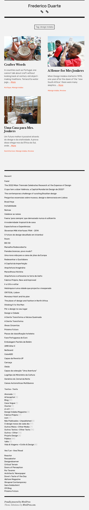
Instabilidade (10, 206)
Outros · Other (11, 433)
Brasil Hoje (9, 202)
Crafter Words (15, 64)
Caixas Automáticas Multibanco (19, 383)
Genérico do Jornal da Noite (17, 379)
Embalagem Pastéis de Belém (18, 342)
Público (7, 438)
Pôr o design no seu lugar (15, 309)
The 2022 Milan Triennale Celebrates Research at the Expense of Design (37, 185)
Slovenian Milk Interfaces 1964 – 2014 (21, 230)
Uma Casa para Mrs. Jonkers (19, 129)
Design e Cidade (11, 313)
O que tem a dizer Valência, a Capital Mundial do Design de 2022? (34, 189)
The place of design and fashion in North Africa (26, 301)
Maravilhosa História (13, 272)
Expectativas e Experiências (17, 226)
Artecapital (9, 397)
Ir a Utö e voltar (11, 284)
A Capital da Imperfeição (15, 263)
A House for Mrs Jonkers (66, 70)
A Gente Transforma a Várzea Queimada (23, 317)
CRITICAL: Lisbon (12, 292)
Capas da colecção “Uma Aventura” (20, 371)
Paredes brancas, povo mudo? (18, 251)
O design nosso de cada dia (16, 424)
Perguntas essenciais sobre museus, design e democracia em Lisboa (35, 197)
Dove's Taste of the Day (15, 476)
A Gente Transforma (13, 321)
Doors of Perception (13, 467)
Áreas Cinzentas (12, 325)
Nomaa (7, 210)
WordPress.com (29, 505)
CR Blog (7, 488)
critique (8, 88)
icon (6, 418)
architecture (10, 151)
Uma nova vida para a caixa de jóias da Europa (25, 255)
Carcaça (8, 362)
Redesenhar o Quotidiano (16, 259)
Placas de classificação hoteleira (19, 333)
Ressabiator (10, 458)
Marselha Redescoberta (15, 247)
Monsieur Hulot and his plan (17, 296)
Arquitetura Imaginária (14, 268)
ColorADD (8, 354)
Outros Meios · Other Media (16, 427)
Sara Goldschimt (12, 485)
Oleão (7, 366)
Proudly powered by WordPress (17, 502)
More (13, 82)
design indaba (18, 88)
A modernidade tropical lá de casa (20, 222)
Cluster (7, 406)
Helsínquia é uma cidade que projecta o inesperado (27, 288)
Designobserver (11, 461)
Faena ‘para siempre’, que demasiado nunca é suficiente (30, 218)
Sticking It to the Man (14, 305)
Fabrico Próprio (11, 415)
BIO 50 (7, 243)
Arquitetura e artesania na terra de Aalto (23, 276)
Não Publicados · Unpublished (17, 421)
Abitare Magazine (12, 479)
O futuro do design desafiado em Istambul (23, 235)
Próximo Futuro (11, 329)
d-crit (7, 409)
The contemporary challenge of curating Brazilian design (30, 193)
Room (7, 239)
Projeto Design (11, 435)
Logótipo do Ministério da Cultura (19, 375)
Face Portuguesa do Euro (15, 338)
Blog (6, 400)
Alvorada (8, 394)
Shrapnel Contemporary (15, 482)
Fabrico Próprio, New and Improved (20, 280)
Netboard (8, 350)
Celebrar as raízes (12, 214)
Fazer (7, 181)
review (63, 91)
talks (6, 441)
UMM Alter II (9, 346)
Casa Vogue (9, 403)
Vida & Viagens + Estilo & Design (19, 444)
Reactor (8, 455)
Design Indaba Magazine (15, 412)
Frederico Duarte (44, 5)
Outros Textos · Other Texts (17, 430)
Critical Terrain (11, 464)
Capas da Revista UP (13, 358)
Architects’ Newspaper (14, 473)
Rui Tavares (9, 470)
